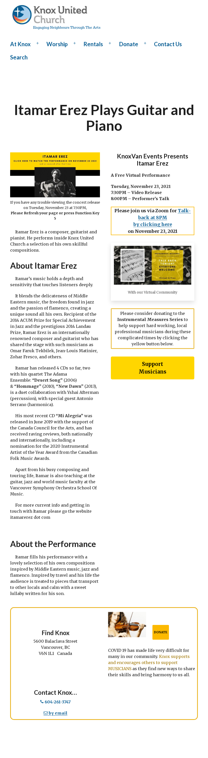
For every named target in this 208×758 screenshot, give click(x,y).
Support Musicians (152, 368)
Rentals (93, 44)
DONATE (160, 632)
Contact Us (168, 44)
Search (19, 57)
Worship (57, 44)
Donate (128, 44)
